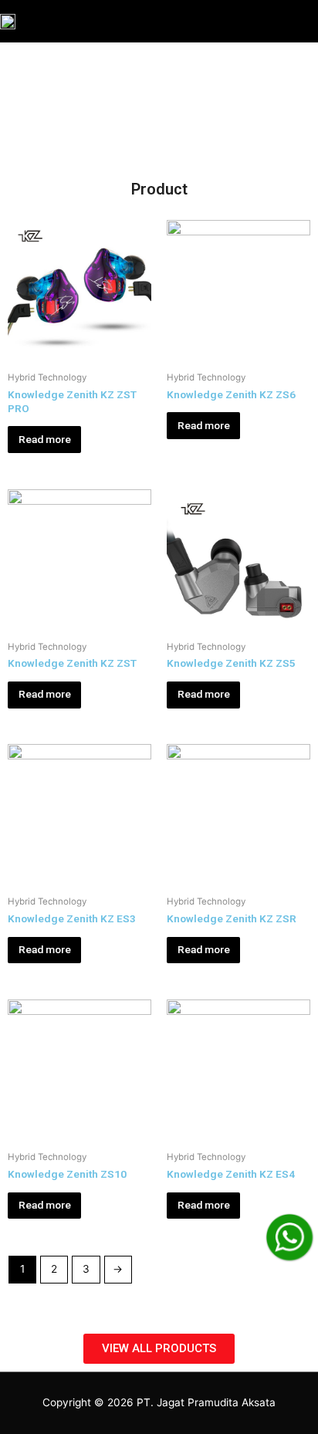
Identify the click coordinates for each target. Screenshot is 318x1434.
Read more (45, 439)
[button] (159, 1349)
